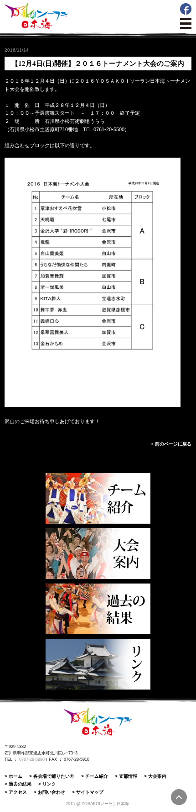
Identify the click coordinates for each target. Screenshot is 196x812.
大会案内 (157, 776)
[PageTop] (179, 797)
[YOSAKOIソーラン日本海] (36, 27)
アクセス (18, 792)
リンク (49, 783)
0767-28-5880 (32, 759)
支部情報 (128, 776)
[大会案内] (98, 553)
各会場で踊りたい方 (53, 776)
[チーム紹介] (98, 498)
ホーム (15, 776)
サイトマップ (89, 792)
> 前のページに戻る (171, 443)
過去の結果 (20, 783)
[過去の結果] (98, 609)
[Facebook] (185, 13)
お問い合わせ (51, 792)
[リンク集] (98, 664)
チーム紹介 (96, 776)
